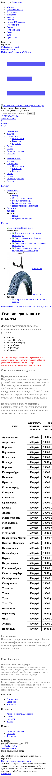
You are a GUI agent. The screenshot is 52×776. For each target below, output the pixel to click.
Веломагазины (14, 131)
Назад (15, 195)
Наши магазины (8, 49)
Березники (17, 2)
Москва (10, 7)
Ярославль (12, 37)
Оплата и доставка (15, 151)
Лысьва (10, 19)
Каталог (5, 186)
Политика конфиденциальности (16, 761)
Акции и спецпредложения (20, 714)
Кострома (11, 14)
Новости (11, 719)
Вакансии (16, 141)
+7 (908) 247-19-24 (9, 116)
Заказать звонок (8, 118)
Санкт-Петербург (15, 9)
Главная (5, 306)
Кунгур (10, 17)
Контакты (11, 704)
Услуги (10, 721)
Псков (9, 32)
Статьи (10, 148)
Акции (10, 146)
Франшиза (12, 736)
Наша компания (16, 306)
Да (2, 47)
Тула (9, 35)
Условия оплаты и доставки (38, 306)
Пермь (10, 27)
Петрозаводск (13, 30)
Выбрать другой (12, 47)
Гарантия (16, 143)
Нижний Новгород (16, 22)
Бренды (10, 133)
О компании (12, 136)
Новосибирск (13, 25)
